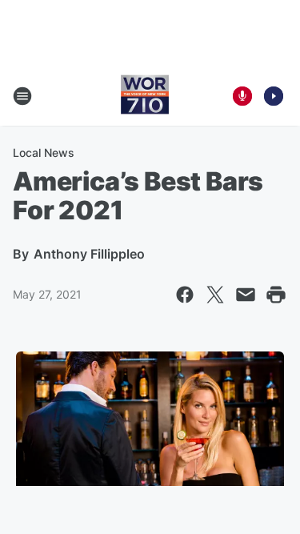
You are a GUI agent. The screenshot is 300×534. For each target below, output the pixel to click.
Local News (43, 152)
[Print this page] (276, 294)
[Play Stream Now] (273, 96)
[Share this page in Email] (245, 294)
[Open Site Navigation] (22, 96)
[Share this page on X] (215, 294)
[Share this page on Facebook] (185, 294)
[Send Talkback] (242, 96)
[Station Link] (145, 96)
